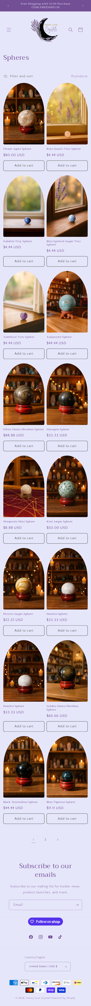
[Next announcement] (83, 6)
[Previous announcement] (8, 6)
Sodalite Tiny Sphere (17, 241)
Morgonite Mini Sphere (19, 522)
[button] (9, 30)
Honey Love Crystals (38, 998)
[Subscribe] (77, 905)
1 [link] (33, 840)
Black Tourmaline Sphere (20, 802)
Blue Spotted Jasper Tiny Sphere (64, 243)
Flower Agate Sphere (17, 149)
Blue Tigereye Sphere (61, 802)
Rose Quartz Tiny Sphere (64, 149)
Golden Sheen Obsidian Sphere (63, 708)
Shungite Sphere (58, 429)
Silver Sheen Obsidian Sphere (23, 429)
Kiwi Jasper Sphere (60, 522)
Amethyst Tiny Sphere (18, 337)
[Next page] (57, 840)
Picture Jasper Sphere (18, 614)
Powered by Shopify (63, 998)
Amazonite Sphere (59, 337)
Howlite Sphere (57, 614)
